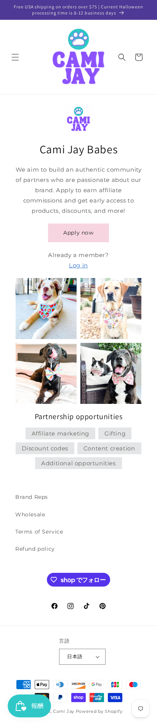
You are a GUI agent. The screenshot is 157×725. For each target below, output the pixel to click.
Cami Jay (63, 711)
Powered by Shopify (99, 711)
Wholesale (30, 514)
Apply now (78, 232)
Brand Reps (31, 497)
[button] (15, 57)
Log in (78, 265)
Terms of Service (39, 531)
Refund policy (35, 548)
